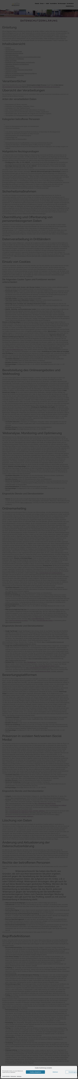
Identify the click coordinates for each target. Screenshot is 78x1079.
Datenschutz (13, 1076)
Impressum (19, 1076)
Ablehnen (55, 1072)
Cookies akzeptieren (35, 1072)
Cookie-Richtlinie (6, 1076)
